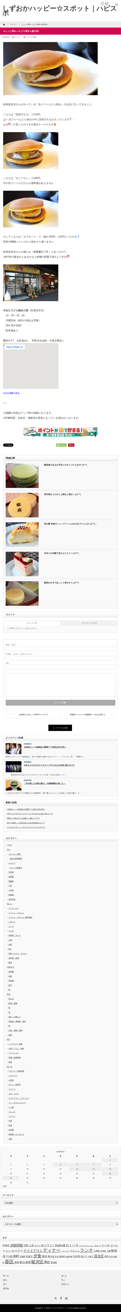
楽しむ (9, 904)
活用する (10, 967)
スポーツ (12, 922)
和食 (10, 1125)
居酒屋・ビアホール (16, 1134)
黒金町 (54, 1262)
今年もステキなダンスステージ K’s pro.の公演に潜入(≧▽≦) (49, 765)
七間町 (97, 1251)
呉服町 (23, 1256)
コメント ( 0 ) (32, 623)
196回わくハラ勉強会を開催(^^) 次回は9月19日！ (45, 747)
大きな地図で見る (11, 393)
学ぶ (9, 850)
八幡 (109, 1251)
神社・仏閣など (15, 1017)
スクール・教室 (15, 854)
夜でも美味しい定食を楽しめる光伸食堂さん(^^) (26, 823)
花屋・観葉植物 (15, 1057)
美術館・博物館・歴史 (17, 1021)
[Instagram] (65, 1297)
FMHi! (6, 1245)
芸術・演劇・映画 (15, 1030)
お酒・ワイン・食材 (16, 1048)
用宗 (106, 1256)
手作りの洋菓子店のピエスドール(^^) (61, 553)
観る (9, 994)
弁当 (57, 1256)
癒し (10, 949)
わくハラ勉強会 (16, 868)
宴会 (44, 1256)
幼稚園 (11, 895)
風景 (10, 1035)
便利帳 (11, 972)
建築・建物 (13, 1003)
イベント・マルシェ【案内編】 (21, 917)
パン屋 (11, 1107)
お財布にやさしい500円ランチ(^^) (33, 714)
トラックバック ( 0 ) (89, 623)
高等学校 (12, 899)
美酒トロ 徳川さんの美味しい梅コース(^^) (23, 818)
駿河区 (37, 1261)
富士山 (11, 999)
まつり (37, 1245)
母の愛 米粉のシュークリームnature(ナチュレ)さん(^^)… (70, 524)
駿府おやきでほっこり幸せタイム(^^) (61, 583)
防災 (10, 985)
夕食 (37, 1255)
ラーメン (12, 1116)
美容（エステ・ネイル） (18, 953)
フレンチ (12, 1112)
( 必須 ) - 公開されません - (19, 654)
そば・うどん (14, 1094)
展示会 (51, 1256)
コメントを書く (31, 37)
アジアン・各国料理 (16, 1071)
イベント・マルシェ (16, 913)
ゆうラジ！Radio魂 (53, 1245)
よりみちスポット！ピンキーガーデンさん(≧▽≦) (26, 827)
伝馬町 (103, 1251)
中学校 (11, 872)
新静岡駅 (69, 1257)
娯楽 (10, 944)
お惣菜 (11, 1080)
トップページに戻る (60, 728)
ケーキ (106, 1245)
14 (94, 1169)
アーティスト (14, 908)
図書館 (11, 881)
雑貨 (10, 1062)
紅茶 (111, 1256)
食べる (9, 1067)
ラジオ (11, 931)
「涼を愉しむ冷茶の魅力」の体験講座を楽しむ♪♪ (44, 783)
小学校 (11, 890)
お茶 (31, 1245)
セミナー (12, 863)
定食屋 (11, 1130)
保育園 (11, 877)
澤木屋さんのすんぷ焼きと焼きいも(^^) (62, 494)
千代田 (9, 1256)
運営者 (6, 1288)
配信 (10, 962)
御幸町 (62, 1256)
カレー (98, 1245)
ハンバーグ (65, 1251)
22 (110, 1173)
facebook (106, 3)
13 (77, 1169)
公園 (10, 940)
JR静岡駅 (16, 1245)
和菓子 (29, 1256)
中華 (10, 1121)
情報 (10, 976)
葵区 (9, 1261)
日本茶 (76, 1256)
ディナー (51, 1250)
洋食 (10, 1139)
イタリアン (13, 1076)
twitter (102, 3)
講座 (16, 1262)
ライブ (11, 926)
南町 (16, 1256)
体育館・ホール (15, 935)
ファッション (14, 1053)
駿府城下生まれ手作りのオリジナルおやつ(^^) (65, 465)
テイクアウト (33, 1250)
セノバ (8, 1251)
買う (9, 1039)
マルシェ (75, 1251)
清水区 (99, 1256)
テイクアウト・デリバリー (19, 1098)
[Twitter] (55, 1297)
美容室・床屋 (14, 958)
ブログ (9, 845)
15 (110, 1169)
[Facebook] (60, 1297)
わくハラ (72, 1245)
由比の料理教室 (16, 858)
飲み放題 (25, 1262)
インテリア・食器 (15, 1044)
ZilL (26, 1245)
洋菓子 (90, 1256)
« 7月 (5, 1186)
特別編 (11, 981)
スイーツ (18, 37)
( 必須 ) (11, 645)
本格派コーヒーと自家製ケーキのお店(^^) (87, 714)
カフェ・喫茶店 (15, 1085)
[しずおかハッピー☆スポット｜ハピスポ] (59, 11)
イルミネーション (86, 1246)
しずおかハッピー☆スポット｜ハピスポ (58, 1308)
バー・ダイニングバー (17, 1103)
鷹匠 (47, 1262)
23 (11, 1178)
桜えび (84, 1256)
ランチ (86, 1250)
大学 (10, 886)
